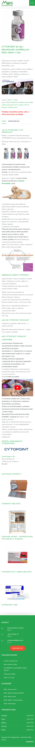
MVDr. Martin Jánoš (10, 696)
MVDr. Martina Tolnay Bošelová (13, 700)
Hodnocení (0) (13, 121)
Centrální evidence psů (11, 661)
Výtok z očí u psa (9, 677)
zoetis (16, 107)
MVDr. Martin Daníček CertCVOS (14, 693)
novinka (21, 105)
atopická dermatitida (12, 102)
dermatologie (23, 102)
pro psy (26, 105)
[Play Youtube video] (17, 387)
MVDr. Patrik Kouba (10, 703)
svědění (10, 107)
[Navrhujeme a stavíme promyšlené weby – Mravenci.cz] (30, 741)
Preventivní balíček (9, 674)
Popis (4, 121)
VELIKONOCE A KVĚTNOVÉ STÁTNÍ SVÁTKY (15, 669)
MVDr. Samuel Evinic (10, 689)
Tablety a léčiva (12, 100)
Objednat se (17, 648)
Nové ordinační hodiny (10, 664)
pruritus (4, 107)
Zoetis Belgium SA (8, 456)
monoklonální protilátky (10, 105)
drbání (31, 102)
